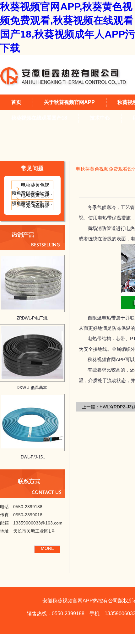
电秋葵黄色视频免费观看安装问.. (32, 199)
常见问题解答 (35, 205)
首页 (16, 102)
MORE (47, 548)
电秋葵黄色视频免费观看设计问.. (32, 189)
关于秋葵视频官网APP (69, 102)
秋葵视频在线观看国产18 (39, 117)
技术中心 (100, 117)
